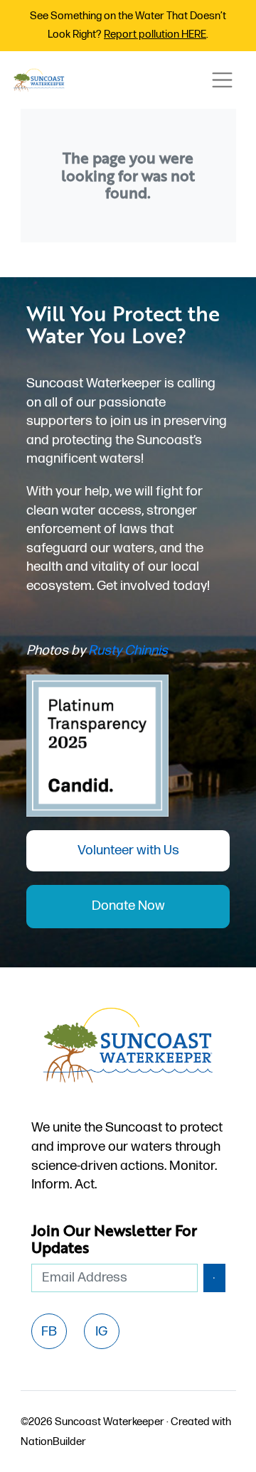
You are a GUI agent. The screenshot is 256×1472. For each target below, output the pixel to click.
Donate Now (128, 906)
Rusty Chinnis (128, 651)
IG (101, 1331)
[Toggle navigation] (221, 80)
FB (49, 1331)
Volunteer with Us (128, 850)
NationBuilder (53, 1442)
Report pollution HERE (155, 34)
